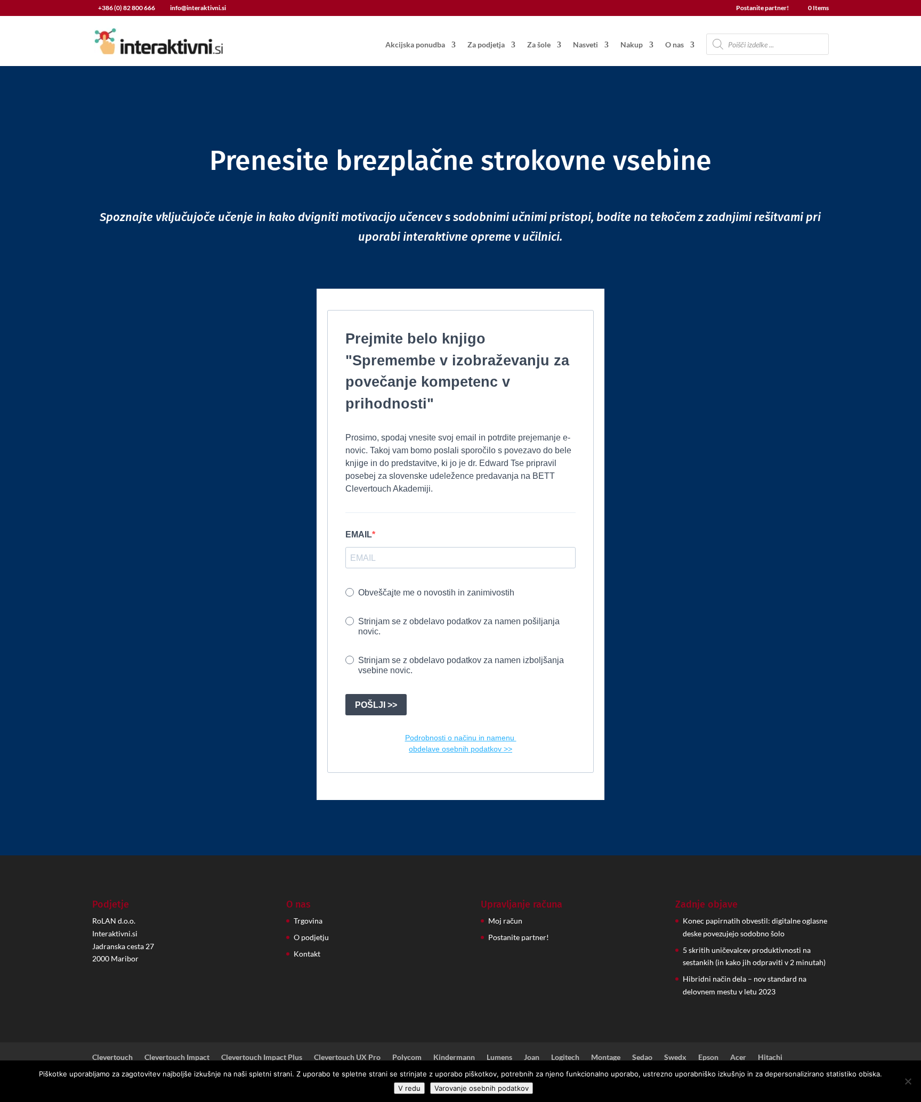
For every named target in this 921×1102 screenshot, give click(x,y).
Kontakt (307, 953)
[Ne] (907, 1081)
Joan (531, 1057)
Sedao (642, 1057)
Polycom (407, 1057)
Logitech (565, 1057)
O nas (674, 45)
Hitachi (770, 1057)
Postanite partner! (762, 8)
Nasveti (585, 45)
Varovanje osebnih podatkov (481, 1088)
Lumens (499, 1057)
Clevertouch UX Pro (347, 1057)
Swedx (675, 1057)
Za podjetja (486, 45)
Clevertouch (112, 1057)
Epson (708, 1057)
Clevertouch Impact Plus (261, 1057)
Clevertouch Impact (176, 1057)
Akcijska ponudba (415, 45)
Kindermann (454, 1057)
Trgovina (308, 920)
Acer (738, 1057)
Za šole (539, 45)
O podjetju (311, 937)
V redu (409, 1088)
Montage (605, 1057)
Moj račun (505, 920)
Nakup (631, 45)
